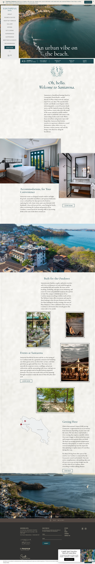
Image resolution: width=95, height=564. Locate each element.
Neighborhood (10, 43)
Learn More (68, 205)
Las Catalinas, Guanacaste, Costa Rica (28, 530)
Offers (9, 27)
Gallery (10, 24)
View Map (67, 471)
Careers (66, 533)
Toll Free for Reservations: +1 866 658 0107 (29, 534)
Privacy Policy (6, 562)
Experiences (9, 33)
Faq (65, 530)
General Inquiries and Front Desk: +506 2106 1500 (28, 532)
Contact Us (67, 535)
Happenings (10, 37)
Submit (46, 543)
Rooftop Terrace (10, 20)
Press (65, 531)
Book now (9, 47)
